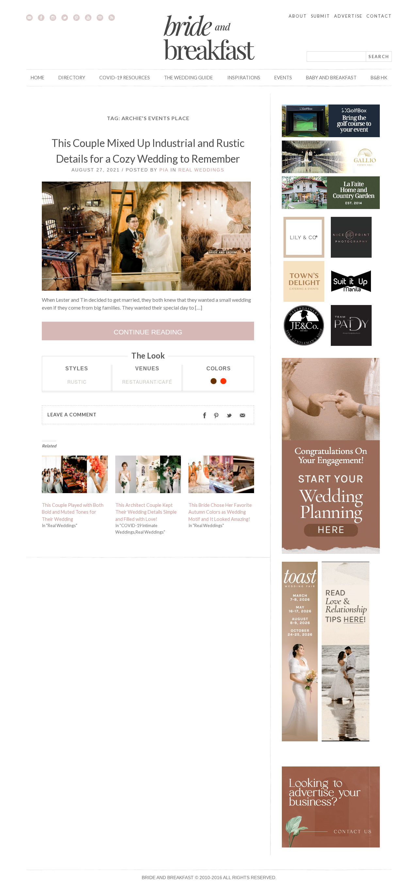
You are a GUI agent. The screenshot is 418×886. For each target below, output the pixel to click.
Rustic (77, 381)
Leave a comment (72, 414)
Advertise (348, 16)
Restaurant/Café (147, 381)
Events (283, 77)
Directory (71, 77)
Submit (320, 16)
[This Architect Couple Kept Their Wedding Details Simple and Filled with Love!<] (148, 475)
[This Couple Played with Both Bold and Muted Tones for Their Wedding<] (75, 475)
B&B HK (379, 77)
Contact (379, 16)
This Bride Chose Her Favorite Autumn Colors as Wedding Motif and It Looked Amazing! (220, 512)
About (298, 16)
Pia (164, 169)
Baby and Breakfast (331, 77)
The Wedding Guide (188, 77)
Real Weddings (201, 169)
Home (37, 77)
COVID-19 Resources (124, 77)
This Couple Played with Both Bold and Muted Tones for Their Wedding (73, 512)
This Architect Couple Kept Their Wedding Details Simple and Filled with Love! (146, 512)
